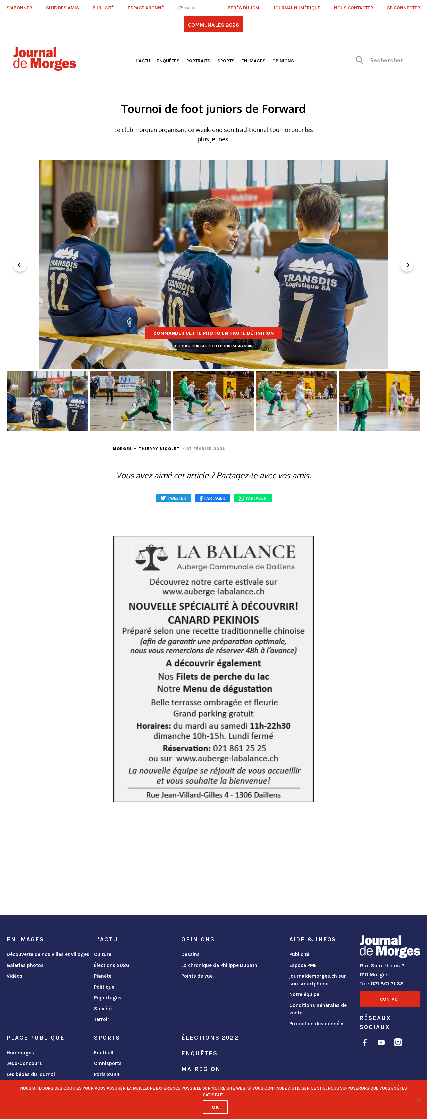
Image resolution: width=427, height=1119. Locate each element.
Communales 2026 (213, 25)
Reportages (107, 998)
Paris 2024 (107, 1074)
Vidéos (14, 976)
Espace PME (303, 965)
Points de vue (197, 976)
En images (253, 61)
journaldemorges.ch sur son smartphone (317, 980)
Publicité (299, 954)
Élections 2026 (111, 965)
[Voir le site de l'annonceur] (213, 669)
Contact (390, 999)
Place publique (35, 1037)
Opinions (283, 61)
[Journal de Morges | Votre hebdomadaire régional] (44, 68)
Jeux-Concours (24, 1063)
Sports (226, 61)
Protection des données (317, 1024)
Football (103, 1053)
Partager (256, 498)
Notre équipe (304, 994)
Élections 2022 (209, 1037)
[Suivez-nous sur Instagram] (398, 1043)
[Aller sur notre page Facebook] (365, 1043)
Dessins (190, 954)
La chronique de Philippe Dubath (219, 965)
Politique (104, 987)
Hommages (20, 1053)
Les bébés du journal (31, 1074)
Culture (102, 954)
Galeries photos (25, 965)
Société (103, 1009)
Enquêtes (168, 61)
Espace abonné (146, 8)
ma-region (200, 1069)
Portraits (198, 61)
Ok (215, 1107)
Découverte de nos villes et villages (48, 954)
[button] (407, 265)
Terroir (101, 1019)
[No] (418, 1099)
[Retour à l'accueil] (390, 948)
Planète (102, 976)
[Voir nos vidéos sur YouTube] (381, 1043)
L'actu (143, 61)
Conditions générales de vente (318, 1009)
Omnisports (108, 1063)
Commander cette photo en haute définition (213, 333)
